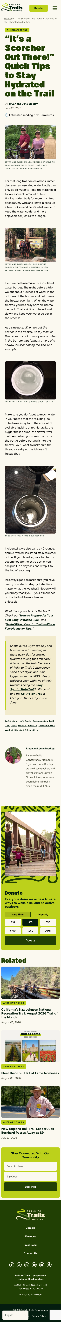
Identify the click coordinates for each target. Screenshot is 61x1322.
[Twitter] (19, 1264)
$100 (13, 930)
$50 (48, 922)
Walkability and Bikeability (21, 730)
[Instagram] (26, 1264)
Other (48, 930)
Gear (14, 725)
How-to (32, 725)
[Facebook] (11, 1264)
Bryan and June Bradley (23, 103)
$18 (13, 922)
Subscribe (30, 1186)
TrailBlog (8, 18)
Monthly (43, 914)
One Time (18, 914)
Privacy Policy (39, 1316)
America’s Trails (22, 721)
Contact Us (30, 1253)
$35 (30, 922)
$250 (30, 930)
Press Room (30, 1244)
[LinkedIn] (41, 1264)
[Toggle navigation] (55, 8)
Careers (30, 1227)
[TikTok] (49, 1264)
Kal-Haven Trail (31, 694)
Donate (38, 8)
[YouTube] (34, 1264)
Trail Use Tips (47, 725)
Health (22, 725)
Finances (30, 1236)
